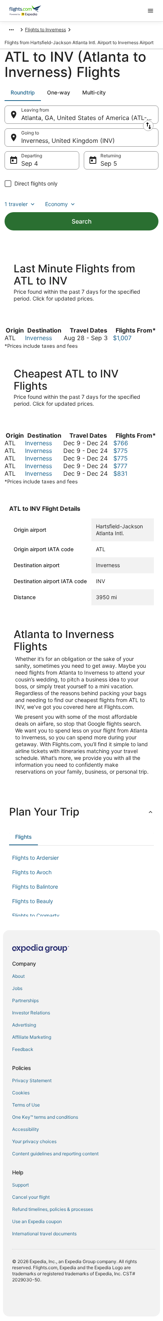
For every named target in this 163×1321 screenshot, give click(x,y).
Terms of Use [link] (26, 1105)
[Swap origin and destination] (148, 125)
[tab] (23, 92)
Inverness (38, 338)
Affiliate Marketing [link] (31, 1037)
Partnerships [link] (25, 1000)
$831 (120, 473)
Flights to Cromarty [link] (36, 915)
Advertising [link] (24, 1025)
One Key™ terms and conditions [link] (45, 1117)
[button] (81, 811)
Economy (56, 204)
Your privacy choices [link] (34, 1141)
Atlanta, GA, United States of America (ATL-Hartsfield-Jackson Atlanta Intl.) (89, 118)
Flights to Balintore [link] (35, 886)
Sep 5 (108, 163)
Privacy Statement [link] (32, 1080)
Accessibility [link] (25, 1129)
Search (82, 221)
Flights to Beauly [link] (32, 901)
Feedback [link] (22, 1049)
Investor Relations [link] (31, 1013)
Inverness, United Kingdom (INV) (68, 140)
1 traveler (16, 204)
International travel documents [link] (44, 1233)
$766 (120, 443)
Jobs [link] (17, 988)
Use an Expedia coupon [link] (37, 1221)
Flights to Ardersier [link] (35, 857)
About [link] (18, 976)
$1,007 (122, 338)
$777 (120, 466)
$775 (120, 450)
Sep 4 (29, 163)
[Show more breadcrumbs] (11, 30)
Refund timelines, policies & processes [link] (52, 1209)
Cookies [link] (21, 1093)
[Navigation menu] (150, 11)
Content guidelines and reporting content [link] (55, 1153)
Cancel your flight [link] (31, 1197)
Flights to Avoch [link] (32, 872)
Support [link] (20, 1185)
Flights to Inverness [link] (45, 29)
